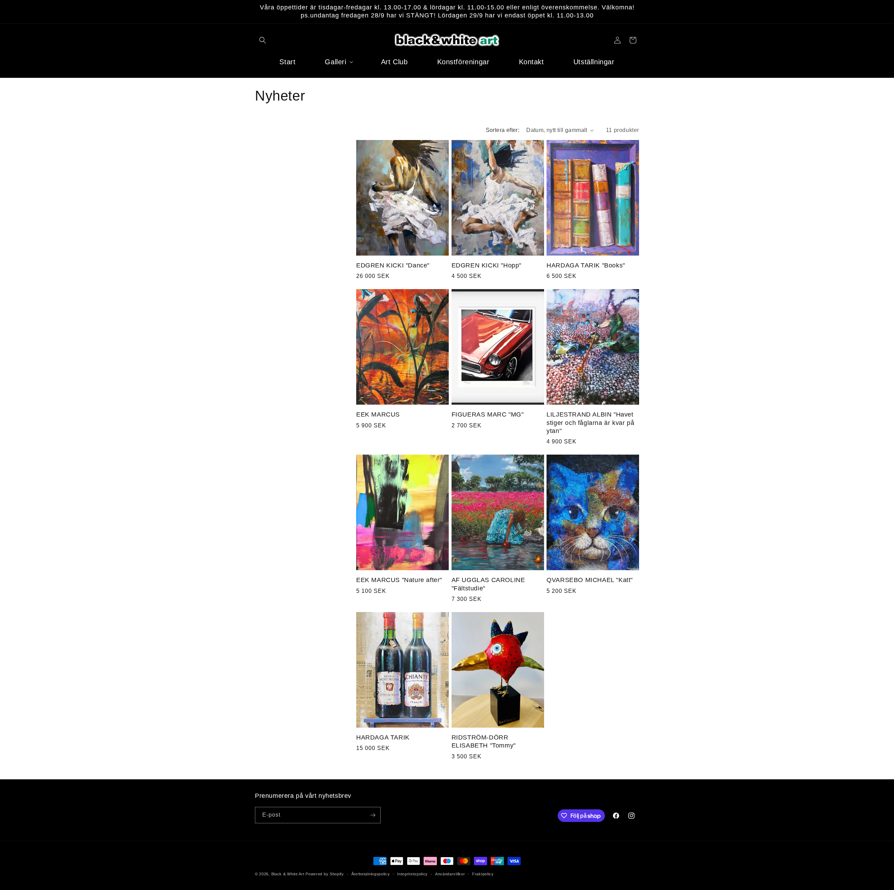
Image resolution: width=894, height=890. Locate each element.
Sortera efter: (503, 130)
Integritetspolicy (412, 874)
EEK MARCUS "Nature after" (399, 579)
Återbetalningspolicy (370, 874)
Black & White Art (288, 874)
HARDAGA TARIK (383, 737)
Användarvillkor (450, 874)
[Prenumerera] (372, 815)
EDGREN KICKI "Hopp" (486, 265)
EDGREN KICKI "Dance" (393, 265)
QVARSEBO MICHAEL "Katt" (590, 579)
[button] (262, 40)
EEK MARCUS (378, 414)
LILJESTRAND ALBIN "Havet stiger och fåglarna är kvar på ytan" (590, 422)
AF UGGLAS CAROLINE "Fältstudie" (488, 583)
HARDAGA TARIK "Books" (586, 265)
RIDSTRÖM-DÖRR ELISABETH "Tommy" (484, 741)
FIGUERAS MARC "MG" (488, 414)
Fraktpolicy (483, 874)
